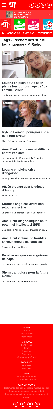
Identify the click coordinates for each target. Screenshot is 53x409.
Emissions (28, 33)
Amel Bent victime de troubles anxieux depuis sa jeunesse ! (24, 239)
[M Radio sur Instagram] (37, 404)
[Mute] (48, 14)
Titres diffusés (26, 333)
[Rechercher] (43, 5)
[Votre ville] (31, 5)
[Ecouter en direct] (37, 5)
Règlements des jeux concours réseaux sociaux (26, 388)
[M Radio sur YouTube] (30, 404)
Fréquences (26, 336)
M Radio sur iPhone (26, 376)
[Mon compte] (49, 5)
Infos (26, 348)
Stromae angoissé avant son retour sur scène (23, 205)
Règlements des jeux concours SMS (26, 391)
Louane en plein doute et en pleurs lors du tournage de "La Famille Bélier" (24, 86)
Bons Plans (26, 345)
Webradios (13, 33)
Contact (26, 330)
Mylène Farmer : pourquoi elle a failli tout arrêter (25, 133)
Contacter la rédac (26, 357)
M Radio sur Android (27, 379)
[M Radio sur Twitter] (22, 404)
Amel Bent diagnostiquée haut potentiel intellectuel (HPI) (24, 222)
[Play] (3, 22)
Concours (26, 354)
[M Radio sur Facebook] (15, 404)
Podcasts (26, 365)
